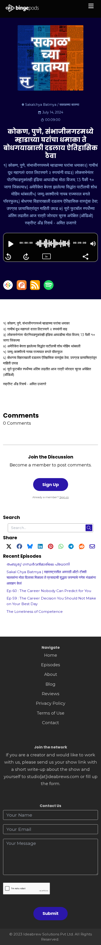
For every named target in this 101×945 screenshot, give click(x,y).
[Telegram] (71, 547)
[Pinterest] (50, 547)
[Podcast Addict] (22, 288)
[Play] (10, 244)
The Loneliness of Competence (35, 611)
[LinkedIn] (40, 547)
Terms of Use (50, 713)
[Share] (85, 256)
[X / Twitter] (9, 547)
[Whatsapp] (60, 547)
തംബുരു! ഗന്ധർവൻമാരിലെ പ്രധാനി (38, 564)
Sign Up (50, 484)
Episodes (50, 664)
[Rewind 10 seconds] (8, 256)
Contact (50, 722)
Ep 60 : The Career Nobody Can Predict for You (49, 591)
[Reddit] (81, 547)
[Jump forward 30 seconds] (26, 256)
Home (50, 655)
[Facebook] (19, 547)
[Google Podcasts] (8, 288)
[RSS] (35, 288)
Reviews (50, 693)
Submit (50, 913)
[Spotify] (49, 288)
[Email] (92, 547)
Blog (50, 684)
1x (46, 256)
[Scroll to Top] (92, 920)
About (50, 674)
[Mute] (93, 243)
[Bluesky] (30, 547)
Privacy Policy (50, 703)
